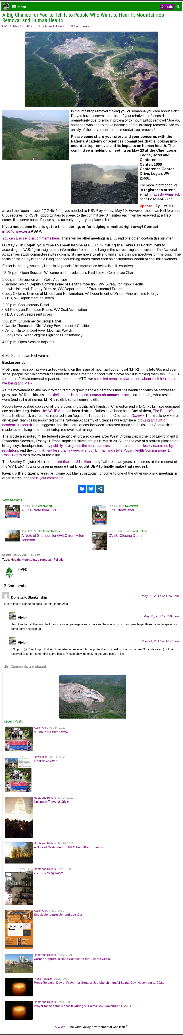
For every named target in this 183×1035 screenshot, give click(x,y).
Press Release (43, 978)
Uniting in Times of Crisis (51, 801)
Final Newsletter (121, 510)
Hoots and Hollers (51, 26)
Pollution (59, 559)
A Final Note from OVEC (40, 510)
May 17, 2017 (23, 26)
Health (15, 559)
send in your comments (46, 478)
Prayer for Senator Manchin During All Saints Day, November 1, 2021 (82, 1006)
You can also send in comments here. (31, 238)
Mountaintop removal (37, 559)
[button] (22, 6)
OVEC (6, 26)
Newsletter (131, 506)
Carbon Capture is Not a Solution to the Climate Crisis (72, 959)
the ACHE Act (53, 411)
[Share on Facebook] (82, 489)
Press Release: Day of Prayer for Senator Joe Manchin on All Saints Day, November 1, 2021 (99, 982)
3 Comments (80, 26)
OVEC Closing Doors (125, 535)
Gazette (137, 415)
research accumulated (109, 395)
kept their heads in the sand (66, 395)
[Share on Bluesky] (91, 489)
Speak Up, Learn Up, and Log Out (58, 914)
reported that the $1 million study (74, 462)
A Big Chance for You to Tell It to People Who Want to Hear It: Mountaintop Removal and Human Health (83, 17)
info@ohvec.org (16, 231)
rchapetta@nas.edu (165, 194)
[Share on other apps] (100, 489)
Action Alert (45, 506)
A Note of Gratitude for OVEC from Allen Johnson (68, 847)
